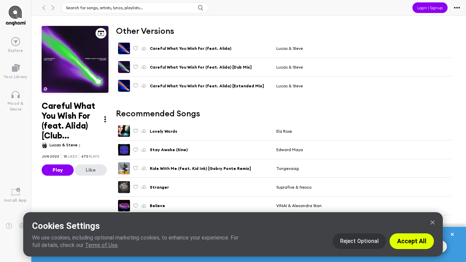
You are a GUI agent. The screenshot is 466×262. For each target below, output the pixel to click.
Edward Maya (289, 149)
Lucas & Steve (63, 144)
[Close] (432, 222)
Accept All (411, 241)
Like (91, 170)
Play (58, 170)
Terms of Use (101, 245)
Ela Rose (284, 131)
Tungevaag (287, 168)
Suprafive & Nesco (293, 187)
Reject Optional (359, 241)
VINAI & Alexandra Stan (299, 205)
